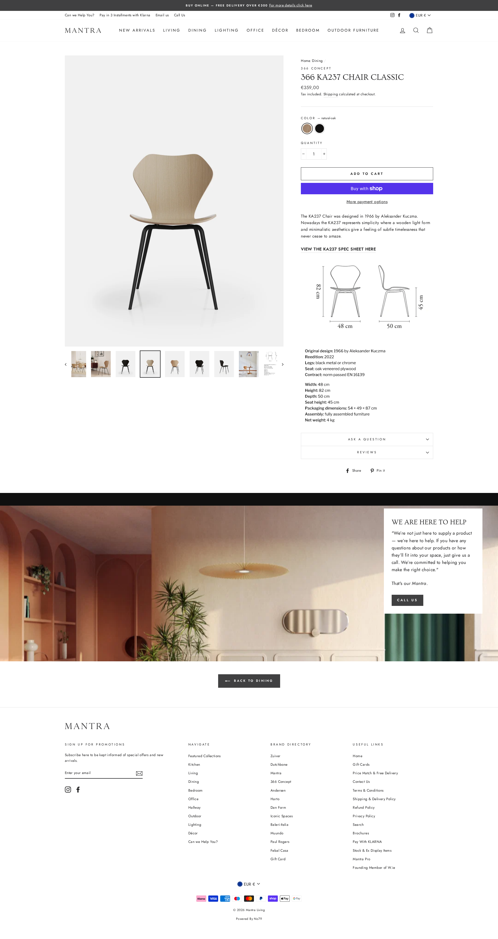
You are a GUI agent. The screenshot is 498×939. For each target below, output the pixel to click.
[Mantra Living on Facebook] (78, 789)
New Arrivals (137, 30)
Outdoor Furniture (353, 30)
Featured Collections (204, 755)
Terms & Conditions (368, 790)
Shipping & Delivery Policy (374, 798)
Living (172, 30)
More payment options (367, 202)
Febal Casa (279, 850)
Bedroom (308, 30)
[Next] (280, 364)
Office (255, 30)
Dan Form (278, 807)
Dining (197, 30)
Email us (162, 15)
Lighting (227, 30)
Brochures (361, 833)
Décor (280, 30)
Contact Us (361, 781)
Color (318, 118)
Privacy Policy (364, 816)
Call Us (179, 15)
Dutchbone (279, 764)
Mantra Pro (361, 859)
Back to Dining (252, 680)
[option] (249, 5)
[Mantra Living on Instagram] (68, 789)
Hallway (194, 807)
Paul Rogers (280, 841)
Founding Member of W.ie (374, 867)
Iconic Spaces (282, 816)
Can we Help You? (79, 15)
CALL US (407, 600)
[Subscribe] (139, 773)
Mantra (276, 773)
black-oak (319, 128)
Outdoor (195, 816)
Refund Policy (364, 807)
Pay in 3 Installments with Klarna (125, 15)
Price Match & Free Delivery (375, 773)
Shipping (330, 94)
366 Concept (316, 68)
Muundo (277, 833)
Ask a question (367, 439)
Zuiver (275, 755)
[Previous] (68, 364)
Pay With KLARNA (367, 841)
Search (358, 824)
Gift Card (278, 859)
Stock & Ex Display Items (372, 850)
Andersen (278, 790)
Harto (275, 798)
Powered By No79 (249, 918)
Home (305, 60)
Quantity (312, 143)
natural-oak (307, 128)
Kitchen (194, 764)
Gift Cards (361, 764)
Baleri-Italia (279, 824)
